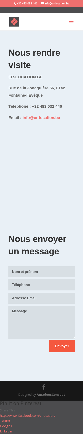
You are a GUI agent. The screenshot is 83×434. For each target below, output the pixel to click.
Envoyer (62, 346)
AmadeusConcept (51, 394)
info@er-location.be (41, 117)
